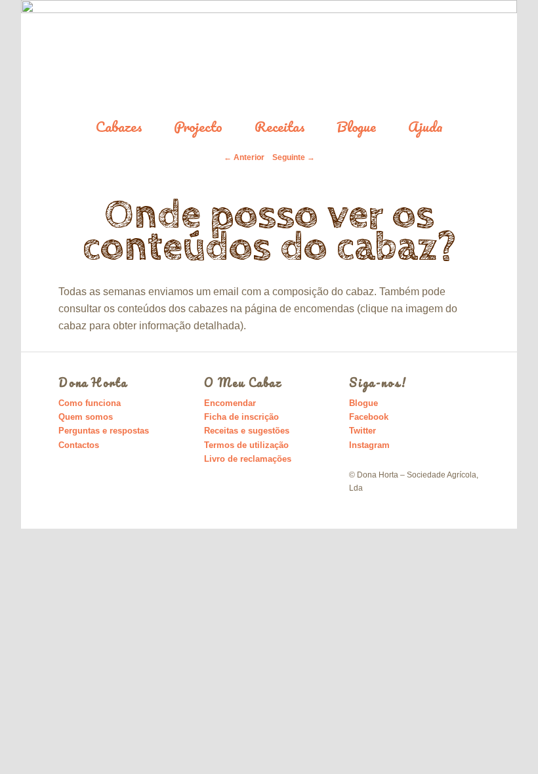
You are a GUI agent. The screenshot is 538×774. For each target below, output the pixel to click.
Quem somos (85, 417)
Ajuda (425, 127)
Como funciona (89, 403)
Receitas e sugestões (246, 431)
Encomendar (230, 403)
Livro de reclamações (247, 459)
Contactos (78, 445)
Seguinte (293, 157)
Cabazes (119, 127)
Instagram (369, 445)
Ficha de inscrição (241, 417)
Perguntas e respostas (103, 431)
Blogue (356, 127)
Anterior (244, 157)
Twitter (362, 431)
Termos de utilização (246, 445)
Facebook (368, 417)
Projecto (198, 127)
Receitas (280, 127)
